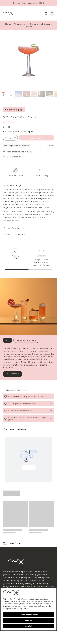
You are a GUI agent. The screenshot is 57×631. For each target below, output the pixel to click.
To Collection (12, 373)
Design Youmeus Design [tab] (26, 340)
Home (8, 23)
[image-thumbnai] (3, 94)
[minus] (5, 137)
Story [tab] (7, 340)
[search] (40, 13)
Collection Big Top (14, 109)
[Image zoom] (28, 61)
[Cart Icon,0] (46, 13)
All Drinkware (20, 23)
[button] (36, 137)
